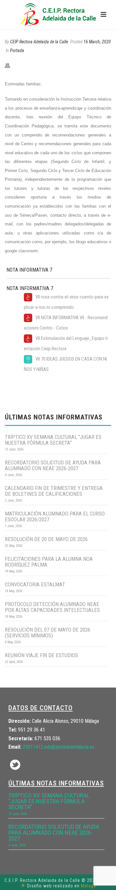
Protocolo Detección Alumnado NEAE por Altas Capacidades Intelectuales (52, 607)
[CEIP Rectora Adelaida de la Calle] (58, 14)
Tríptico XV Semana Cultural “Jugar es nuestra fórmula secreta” (53, 440)
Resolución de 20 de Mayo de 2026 (46, 539)
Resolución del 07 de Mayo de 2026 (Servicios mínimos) (47, 632)
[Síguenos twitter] (15, 765)
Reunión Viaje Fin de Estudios (41, 655)
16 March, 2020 (97, 41)
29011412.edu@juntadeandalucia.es (58, 747)
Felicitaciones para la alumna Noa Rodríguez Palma (49, 562)
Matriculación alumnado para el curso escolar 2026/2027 (55, 516)
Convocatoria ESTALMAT (35, 584)
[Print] (10, 65)
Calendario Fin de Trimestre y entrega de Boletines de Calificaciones (54, 491)
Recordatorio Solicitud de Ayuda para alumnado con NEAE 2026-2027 (53, 465)
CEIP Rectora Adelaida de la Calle (39, 41)
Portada (17, 50)
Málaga (88, 885)
